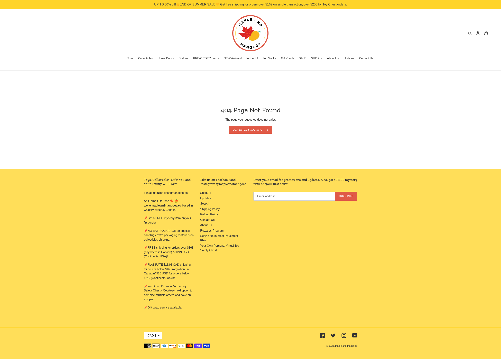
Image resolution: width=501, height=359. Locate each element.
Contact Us (207, 219)
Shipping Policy (210, 209)
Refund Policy (209, 214)
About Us (206, 225)
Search (204, 203)
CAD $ (152, 335)
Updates (205, 198)
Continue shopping (247, 129)
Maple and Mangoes (346, 346)
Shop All (205, 192)
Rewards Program (212, 230)
